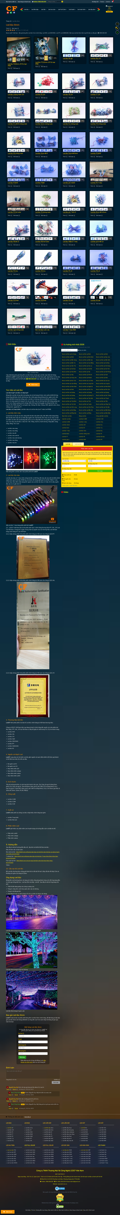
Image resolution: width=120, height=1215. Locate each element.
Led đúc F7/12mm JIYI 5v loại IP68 (45, 63)
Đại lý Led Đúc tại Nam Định (69, 386)
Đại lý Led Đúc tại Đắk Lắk (86, 410)
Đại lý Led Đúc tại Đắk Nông (103, 410)
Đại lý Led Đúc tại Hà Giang (103, 365)
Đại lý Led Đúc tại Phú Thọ (86, 389)
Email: (20, 1039)
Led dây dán (65, 1150)
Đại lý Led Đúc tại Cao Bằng (86, 363)
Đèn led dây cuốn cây (42, 330)
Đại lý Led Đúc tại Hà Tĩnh (103, 368)
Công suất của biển (66, 475)
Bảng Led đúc (82, 416)
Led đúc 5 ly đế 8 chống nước (17, 124)
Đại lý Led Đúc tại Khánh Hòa (85, 378)
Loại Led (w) (65, 459)
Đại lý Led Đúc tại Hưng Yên (69, 377)
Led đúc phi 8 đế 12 (97, 242)
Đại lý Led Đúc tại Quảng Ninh (68, 396)
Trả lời (14, 1089)
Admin (23, 1092)
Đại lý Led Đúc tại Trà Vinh (69, 404)
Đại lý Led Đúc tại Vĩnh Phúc (86, 407)
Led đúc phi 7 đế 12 (69, 212)
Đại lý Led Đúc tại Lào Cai (102, 380)
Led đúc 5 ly (99, 424)
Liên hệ (108, 2)
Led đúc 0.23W (66, 422)
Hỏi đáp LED (95, 2)
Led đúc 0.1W (99, 419)
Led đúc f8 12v (68, 95)
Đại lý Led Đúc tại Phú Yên (103, 389)
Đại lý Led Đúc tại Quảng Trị (86, 395)
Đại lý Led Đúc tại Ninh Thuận (68, 390)
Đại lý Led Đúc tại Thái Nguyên (85, 402)
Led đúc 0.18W (83, 419)
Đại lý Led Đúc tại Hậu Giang (68, 375)
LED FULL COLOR (29, 1145)
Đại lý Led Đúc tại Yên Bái (102, 407)
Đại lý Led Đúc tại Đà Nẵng (69, 410)
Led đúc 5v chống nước (70, 124)
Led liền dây (47, 1127)
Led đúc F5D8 (39, 183)
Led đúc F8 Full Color (42, 242)
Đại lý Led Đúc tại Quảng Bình (68, 393)
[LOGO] (11, 8)
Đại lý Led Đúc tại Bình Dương (85, 354)
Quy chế (85, 1210)
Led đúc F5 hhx (13, 271)
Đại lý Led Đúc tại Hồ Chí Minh (85, 375)
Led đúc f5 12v (40, 95)
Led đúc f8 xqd (95, 301)
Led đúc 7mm (82, 430)
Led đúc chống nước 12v (16, 95)
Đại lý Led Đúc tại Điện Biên (103, 413)
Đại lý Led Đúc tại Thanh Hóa (102, 399)
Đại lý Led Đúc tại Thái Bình (69, 401)
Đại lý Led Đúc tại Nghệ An (86, 386)
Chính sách (92, 1210)
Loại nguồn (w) (92, 459)
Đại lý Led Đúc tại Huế (102, 374)
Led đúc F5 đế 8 (96, 154)
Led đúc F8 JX (95, 271)
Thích (7, 28)
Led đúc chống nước (84, 433)
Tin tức (102, 2)
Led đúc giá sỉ (65, 439)
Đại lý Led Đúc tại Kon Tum (69, 380)
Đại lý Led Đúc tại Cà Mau (103, 363)
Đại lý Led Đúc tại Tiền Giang (102, 402)
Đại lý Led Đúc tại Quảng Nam (85, 393)
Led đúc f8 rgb (67, 59)
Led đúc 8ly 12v (96, 59)
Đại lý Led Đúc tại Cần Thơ (69, 365)
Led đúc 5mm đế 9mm (70, 154)
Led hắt (83, 1127)
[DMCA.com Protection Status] (60, 1197)
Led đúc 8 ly (99, 430)
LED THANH (101, 1145)
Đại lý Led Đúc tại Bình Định (86, 357)
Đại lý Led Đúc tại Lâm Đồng (69, 383)
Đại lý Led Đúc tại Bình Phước (102, 354)
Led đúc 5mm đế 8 (41, 154)
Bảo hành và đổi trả (11, 2)
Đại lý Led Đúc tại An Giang (69, 354)
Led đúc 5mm (65, 427)
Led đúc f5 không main (43, 212)
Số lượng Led (65, 463)
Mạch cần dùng (67, 483)
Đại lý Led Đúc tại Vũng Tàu (103, 404)
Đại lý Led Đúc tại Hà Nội (85, 368)
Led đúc (9, 1127)
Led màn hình (84, 1150)
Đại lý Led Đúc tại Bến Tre (69, 363)
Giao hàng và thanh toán (24, 2)
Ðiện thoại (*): (22, 1045)
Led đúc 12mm (66, 424)
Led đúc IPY (99, 439)
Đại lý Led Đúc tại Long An (103, 383)
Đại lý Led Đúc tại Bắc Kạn (86, 360)
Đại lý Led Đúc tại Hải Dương (84, 372)
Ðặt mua (34, 384)
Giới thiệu (27, 1210)
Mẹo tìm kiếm (82, 350)
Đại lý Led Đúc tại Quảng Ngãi (102, 393)
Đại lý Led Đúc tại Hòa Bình (69, 371)
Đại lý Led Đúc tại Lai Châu (86, 380)
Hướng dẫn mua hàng (41, 1210)
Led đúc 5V (82, 427)
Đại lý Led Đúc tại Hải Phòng (103, 371)
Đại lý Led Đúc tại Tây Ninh (86, 398)
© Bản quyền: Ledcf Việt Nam (69, 485)
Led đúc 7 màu (66, 430)
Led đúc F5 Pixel (13, 301)
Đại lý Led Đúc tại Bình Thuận (68, 357)
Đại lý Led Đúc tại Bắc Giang (69, 360)
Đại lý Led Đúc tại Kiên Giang (102, 378)
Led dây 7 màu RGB (69, 330)
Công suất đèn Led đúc (102, 416)
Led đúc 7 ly (99, 427)
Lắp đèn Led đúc (66, 419)
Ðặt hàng (22, 1057)
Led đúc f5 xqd (68, 301)
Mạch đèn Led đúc (67, 416)
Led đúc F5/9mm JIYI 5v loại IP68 (17, 65)
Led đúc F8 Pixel (40, 301)
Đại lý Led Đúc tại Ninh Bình (103, 386)
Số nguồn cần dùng (66, 479)
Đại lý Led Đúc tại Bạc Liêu (103, 357)
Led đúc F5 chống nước (98, 124)
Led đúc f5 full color (14, 212)
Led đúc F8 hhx (40, 271)
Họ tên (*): (21, 1033)
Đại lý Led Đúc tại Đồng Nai (69, 413)
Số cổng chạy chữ (92, 463)
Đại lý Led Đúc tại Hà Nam (69, 368)
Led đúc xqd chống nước (16, 330)
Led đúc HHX (82, 439)
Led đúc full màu (100, 436)
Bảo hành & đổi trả (53, 1210)
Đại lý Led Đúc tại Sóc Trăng (103, 395)
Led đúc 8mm (65, 433)
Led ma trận (10, 1150)
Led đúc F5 (99, 433)
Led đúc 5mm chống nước (44, 124)
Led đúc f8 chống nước (15, 154)
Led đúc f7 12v (95, 95)
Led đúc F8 (82, 436)
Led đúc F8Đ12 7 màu (70, 242)
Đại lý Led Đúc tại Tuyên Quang (85, 405)
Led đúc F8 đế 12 (13, 242)
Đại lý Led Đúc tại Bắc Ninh (103, 360)
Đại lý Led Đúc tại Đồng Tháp (85, 413)
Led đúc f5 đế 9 (13, 183)
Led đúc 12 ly (99, 422)
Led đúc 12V (82, 424)
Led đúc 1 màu (83, 422)
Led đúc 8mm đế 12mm (98, 212)
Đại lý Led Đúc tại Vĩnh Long (69, 407)
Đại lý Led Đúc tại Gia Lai (85, 365)
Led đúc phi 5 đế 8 (69, 183)
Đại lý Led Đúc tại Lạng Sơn (86, 383)
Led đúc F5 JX (67, 271)
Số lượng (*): (22, 1051)
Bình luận (14, 28)
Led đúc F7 (65, 436)
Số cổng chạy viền (67, 469)
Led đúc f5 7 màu (96, 183)
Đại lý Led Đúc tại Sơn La (68, 398)
